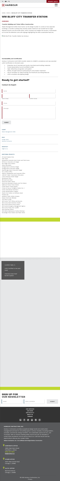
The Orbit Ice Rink (6, 199)
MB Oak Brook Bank (7, 180)
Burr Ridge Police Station (8, 163)
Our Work (30, 410)
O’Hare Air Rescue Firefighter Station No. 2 (13, 188)
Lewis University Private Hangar (10, 176)
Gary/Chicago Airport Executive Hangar (12, 170)
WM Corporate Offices (8, 209)
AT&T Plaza (5, 158)
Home (3, 13)
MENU (56, 6)
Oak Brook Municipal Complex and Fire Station (14, 183)
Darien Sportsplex (6, 165)
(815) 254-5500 (10, 452)
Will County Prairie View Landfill (10, 207)
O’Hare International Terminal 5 (10, 189)
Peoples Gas (5, 194)
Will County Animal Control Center (11, 204)
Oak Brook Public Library (8, 181)
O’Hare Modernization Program (10, 191)
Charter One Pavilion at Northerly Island (12, 193)
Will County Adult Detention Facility (11, 202)
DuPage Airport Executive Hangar (10, 168)
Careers (30, 416)
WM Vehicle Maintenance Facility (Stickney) (13, 211)
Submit (6, 122)
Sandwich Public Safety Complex (10, 196)
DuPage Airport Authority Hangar (10, 166)
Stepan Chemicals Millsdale (9, 198)
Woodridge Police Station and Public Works (13, 212)
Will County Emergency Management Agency (13, 206)
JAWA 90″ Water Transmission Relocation (13, 175)
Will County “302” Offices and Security (12, 201)
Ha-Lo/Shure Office (7, 171)
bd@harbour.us (10, 453)
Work (8, 13)
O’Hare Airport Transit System (10, 186)
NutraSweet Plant (6, 178)
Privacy (30, 479)
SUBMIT (52, 401)
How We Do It (30, 412)
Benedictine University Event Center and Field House (16, 160)
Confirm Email (33, 98)
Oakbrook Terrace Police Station (10, 184)
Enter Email (5, 98)
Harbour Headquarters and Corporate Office (13, 173)
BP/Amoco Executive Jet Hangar (10, 162)
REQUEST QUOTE (53, 1)
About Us (30, 414)
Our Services (30, 409)
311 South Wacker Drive (8, 157)
